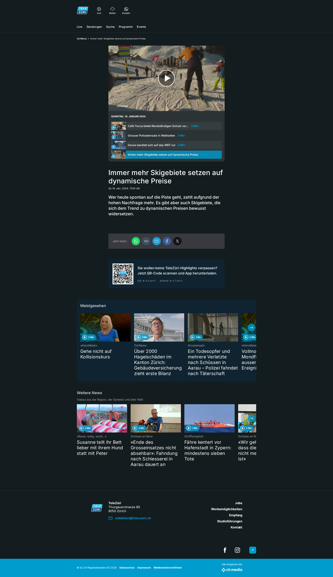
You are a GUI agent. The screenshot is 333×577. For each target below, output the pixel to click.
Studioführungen (229, 521)
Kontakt (236, 527)
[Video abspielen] (166, 78)
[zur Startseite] (82, 10)
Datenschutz (127, 567)
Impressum (144, 567)
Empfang (235, 515)
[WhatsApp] (136, 241)
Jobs (238, 503)
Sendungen (94, 26)
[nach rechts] (251, 327)
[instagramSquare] (237, 550)
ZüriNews (82, 38)
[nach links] (81, 327)
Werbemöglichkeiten (226, 509)
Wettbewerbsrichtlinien (168, 567)
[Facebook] (167, 241)
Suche (110, 26)
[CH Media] (232, 569)
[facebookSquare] (224, 550)
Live (79, 26)
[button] (146, 241)
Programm (126, 26)
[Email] (156, 241)
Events (141, 26)
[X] (177, 241)
